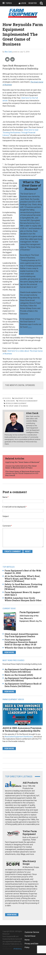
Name (6, 497)
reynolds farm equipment (16, 403)
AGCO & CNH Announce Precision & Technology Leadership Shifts (22, 729)
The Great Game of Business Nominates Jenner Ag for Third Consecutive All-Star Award (22, 473)
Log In (23, 3)
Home (27, 940)
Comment (7, 526)
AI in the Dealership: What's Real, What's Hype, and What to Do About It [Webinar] (22, 578)
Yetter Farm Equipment (30, 833)
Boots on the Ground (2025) (19, 675)
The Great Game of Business (17, 406)
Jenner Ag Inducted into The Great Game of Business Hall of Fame (21, 467)
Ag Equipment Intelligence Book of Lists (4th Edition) (23, 679)
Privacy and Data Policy (31, 944)
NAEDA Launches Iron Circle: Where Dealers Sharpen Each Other (23, 599)
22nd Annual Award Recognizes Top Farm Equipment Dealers (21, 635)
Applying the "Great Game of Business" (22, 462)
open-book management (28, 401)
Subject (6, 516)
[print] (12, 59)
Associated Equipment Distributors (19, 737)
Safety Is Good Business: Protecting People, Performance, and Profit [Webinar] (23, 586)
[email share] (7, 59)
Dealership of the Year (23, 398)
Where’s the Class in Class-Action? (23, 647)
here (30, 327)
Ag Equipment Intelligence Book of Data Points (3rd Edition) (23, 684)
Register (32, 3)
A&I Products (30, 782)
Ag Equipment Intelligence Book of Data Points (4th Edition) (23, 670)
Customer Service (32, 932)
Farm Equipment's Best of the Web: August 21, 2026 (23, 571)
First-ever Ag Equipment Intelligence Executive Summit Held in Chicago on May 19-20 (21, 642)
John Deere (10, 401)
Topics (8, 3)
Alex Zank (8, 52)
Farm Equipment (29, 612)
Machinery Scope (29, 862)
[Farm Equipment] (10, 621)
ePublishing (17, 949)
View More (9, 652)
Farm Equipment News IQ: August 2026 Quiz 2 (22, 593)
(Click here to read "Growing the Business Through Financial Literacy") (20, 132)
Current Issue (30, 936)
